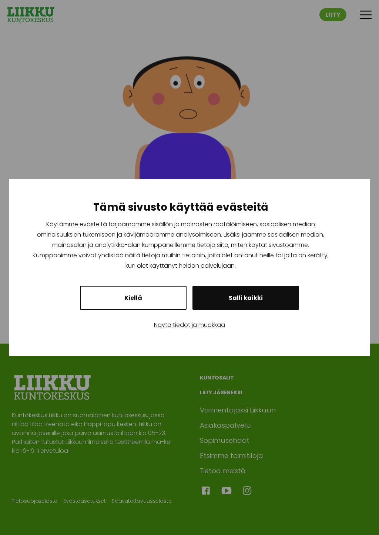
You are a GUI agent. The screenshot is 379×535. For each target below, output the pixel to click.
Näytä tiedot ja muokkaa (189, 325)
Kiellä (133, 298)
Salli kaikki (246, 298)
